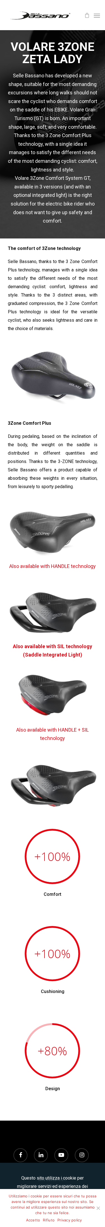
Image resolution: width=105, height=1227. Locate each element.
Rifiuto (49, 1220)
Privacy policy (69, 1220)
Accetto (33, 1220)
